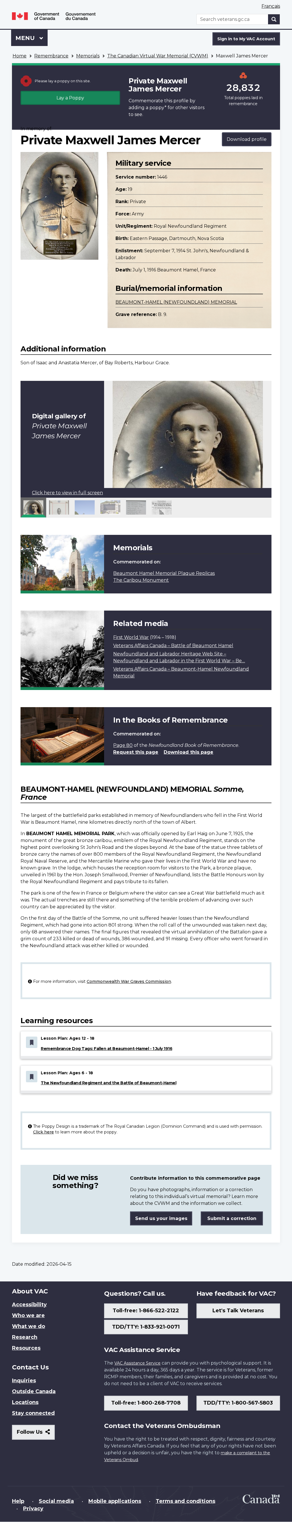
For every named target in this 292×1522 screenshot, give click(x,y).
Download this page (188, 752)
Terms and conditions (185, 1501)
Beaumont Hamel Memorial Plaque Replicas (164, 573)
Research (24, 1337)
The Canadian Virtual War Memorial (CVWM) (157, 56)
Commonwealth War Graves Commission (129, 981)
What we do (28, 1326)
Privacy (33, 1508)
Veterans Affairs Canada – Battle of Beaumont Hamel (173, 645)
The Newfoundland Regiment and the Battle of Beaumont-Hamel (108, 1082)
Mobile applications (114, 1501)
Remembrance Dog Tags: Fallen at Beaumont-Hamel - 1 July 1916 (106, 1048)
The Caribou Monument (141, 580)
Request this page (135, 752)
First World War (131, 637)
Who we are (28, 1315)
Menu (25, 38)
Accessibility (29, 1304)
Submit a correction (231, 1218)
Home (20, 56)
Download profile (247, 139)
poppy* (158, 107)
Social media (56, 1501)
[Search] (274, 19)
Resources (26, 1348)
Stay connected (33, 1413)
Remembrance (51, 56)
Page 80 (123, 745)
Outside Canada (34, 1391)
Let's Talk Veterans (238, 1310)
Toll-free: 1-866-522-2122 (146, 1310)
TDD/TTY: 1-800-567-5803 (238, 1403)
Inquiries (24, 1380)
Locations (25, 1402)
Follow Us (36, 1434)
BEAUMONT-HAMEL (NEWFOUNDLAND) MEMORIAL (176, 302)
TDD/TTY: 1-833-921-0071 (146, 1327)
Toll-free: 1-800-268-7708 (146, 1403)
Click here (43, 1132)
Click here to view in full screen (67, 492)
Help (18, 1501)
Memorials (88, 56)
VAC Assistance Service (137, 1363)
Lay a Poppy (70, 98)
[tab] (33, 507)
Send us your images (161, 1218)
